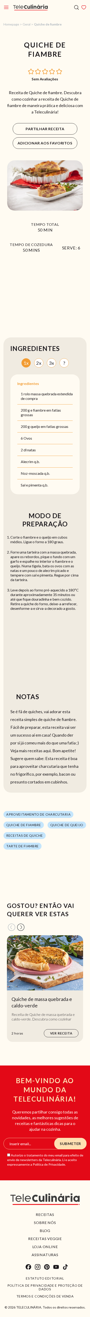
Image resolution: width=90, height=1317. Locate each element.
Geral (26, 24)
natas (31, 450)
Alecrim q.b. (30, 461)
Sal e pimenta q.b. (34, 485)
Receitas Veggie (45, 1238)
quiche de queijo (66, 825)
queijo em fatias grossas (49, 426)
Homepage (11, 24)
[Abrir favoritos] (84, 7)
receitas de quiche (24, 835)
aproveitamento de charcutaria (38, 814)
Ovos (28, 438)
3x (51, 363)
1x (26, 363)
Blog (45, 1230)
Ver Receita (61, 1033)
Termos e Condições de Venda (45, 1296)
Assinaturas (45, 1254)
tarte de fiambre (22, 846)
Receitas (45, 1214)
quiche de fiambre (23, 825)
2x (38, 363)
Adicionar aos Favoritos (45, 143)
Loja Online (45, 1246)
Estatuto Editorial (45, 1278)
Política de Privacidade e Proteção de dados (45, 1287)
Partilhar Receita (45, 129)
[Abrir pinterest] (47, 1267)
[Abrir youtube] (56, 1267)
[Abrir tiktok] (65, 1267)
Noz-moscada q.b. (35, 473)
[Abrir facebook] (28, 1267)
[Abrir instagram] (37, 1267)
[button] (31, 71)
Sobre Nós (45, 1222)
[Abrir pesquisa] (76, 7)
